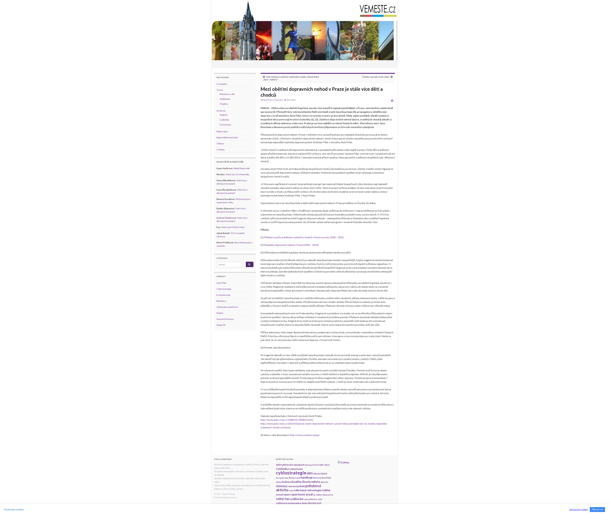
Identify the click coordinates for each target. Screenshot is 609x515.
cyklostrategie (291, 472)
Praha (291, 490)
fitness (292, 477)
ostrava (292, 486)
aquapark (298, 464)
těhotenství (328, 495)
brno (316, 465)
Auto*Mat (268, 100)
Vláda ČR (221, 325)
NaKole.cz (221, 301)
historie (317, 477)
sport (287, 494)
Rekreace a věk (227, 94)
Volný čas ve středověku (238, 174)
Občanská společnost (227, 307)
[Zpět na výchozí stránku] (304, 30)
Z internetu (278, 100)
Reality (219, 313)
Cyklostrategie (223, 289)
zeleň (320, 499)
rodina (326, 490)
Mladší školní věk (241, 168)
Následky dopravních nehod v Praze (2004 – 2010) (291, 244)
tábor (319, 494)
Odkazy (220, 143)
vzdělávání (296, 499)
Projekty (224, 103)
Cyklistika (224, 119)
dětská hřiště (320, 473)
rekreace (300, 490)
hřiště (328, 478)
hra (324, 477)
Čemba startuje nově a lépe (375, 76)
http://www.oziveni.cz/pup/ (305, 434)
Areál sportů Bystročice (233, 227)
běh (321, 465)
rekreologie (314, 490)
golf (298, 478)
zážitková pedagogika (288, 503)
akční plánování (284, 464)
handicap (306, 477)
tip (314, 495)
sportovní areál (302, 494)
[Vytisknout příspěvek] (392, 100)
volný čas (282, 499)
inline (279, 482)
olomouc (282, 486)
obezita (324, 482)
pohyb (301, 486)
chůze (327, 465)
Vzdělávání (225, 99)
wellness (312, 499)
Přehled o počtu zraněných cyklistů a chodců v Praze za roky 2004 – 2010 (304, 237)
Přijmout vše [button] (597, 509)
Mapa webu (222, 131)
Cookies (220, 149)
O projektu (221, 84)
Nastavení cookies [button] (578, 509)
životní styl (314, 503)
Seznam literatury (225, 319)
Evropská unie (223, 295)
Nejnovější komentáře (227, 137)
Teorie (219, 90)
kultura (286, 481)
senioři (280, 494)
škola (304, 503)
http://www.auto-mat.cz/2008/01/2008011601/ (287, 419)
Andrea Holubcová (226, 217)
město (315, 481)
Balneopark (309, 465)
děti (310, 473)
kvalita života (301, 481)
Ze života (221, 110)
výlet (306, 499)
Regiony (224, 114)
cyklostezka (296, 468)
